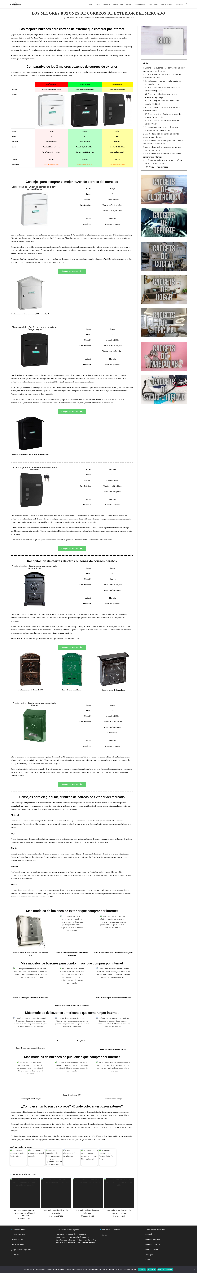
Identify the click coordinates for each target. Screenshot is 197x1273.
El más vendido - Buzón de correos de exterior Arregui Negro (34, 328)
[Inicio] (64, 18)
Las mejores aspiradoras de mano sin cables (119, 1211)
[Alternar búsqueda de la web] (186, 4)
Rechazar (151, 1269)
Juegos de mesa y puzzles (21, 1249)
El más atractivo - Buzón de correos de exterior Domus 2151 (35, 567)
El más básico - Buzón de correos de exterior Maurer (35, 704)
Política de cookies (151, 1249)
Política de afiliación (152, 1239)
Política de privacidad (153, 1244)
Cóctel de (15, 1255)
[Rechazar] (194, 1269)
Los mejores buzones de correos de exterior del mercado (109, 18)
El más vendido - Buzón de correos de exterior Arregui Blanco (34, 188)
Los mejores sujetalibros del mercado (56, 1211)
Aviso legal (149, 1255)
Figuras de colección (19, 1239)
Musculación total (18, 1234)
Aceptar (142, 1269)
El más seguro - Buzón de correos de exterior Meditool (35, 468)
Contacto (148, 1260)
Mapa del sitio (150, 1234)
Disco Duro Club (18, 1244)
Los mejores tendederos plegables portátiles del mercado (24, 1213)
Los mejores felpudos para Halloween (87, 1211)
